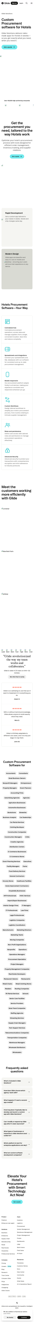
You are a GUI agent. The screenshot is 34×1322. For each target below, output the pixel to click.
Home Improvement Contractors (17, 886)
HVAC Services (25, 896)
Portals (19, 1238)
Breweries (23, 812)
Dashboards (21, 1241)
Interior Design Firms (10, 905)
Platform (4, 1220)
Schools (25, 993)
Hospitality (5, 1251)
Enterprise (5, 1235)
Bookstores (12, 812)
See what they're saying (17, 677)
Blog (3, 1269)
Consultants (23, 773)
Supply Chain (6, 1238)
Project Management (23, 1235)
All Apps (19, 1253)
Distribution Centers (17, 847)
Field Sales (20, 1250)
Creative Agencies (17, 842)
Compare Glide (6, 1278)
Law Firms (24, 910)
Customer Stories (22, 1266)
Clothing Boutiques (17, 827)
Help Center (20, 1272)
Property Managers (10, 788)
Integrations (5, 1284)
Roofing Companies (22, 989)
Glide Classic (6, 1290)
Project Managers (17, 964)
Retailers (8, 989)
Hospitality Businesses (17, 891)
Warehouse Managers (17, 1042)
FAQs (3, 1281)
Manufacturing (6, 1241)
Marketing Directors (24, 930)
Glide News (20, 1281)
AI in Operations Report (24, 1284)
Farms (25, 866)
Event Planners (25, 788)
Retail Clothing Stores (23, 984)
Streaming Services (17, 1018)
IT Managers (26, 905)
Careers (4, 1266)
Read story (8, 545)
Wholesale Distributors (17, 1047)
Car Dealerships (25, 817)
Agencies (26, 798)
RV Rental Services (12, 993)
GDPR (19, 1296)
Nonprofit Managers (10, 783)
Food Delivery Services (17, 871)
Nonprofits (11, 949)
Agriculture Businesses (17, 803)
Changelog (5, 1287)
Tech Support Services (17, 1028)
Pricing (4, 1263)
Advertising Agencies (12, 798)
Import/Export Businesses (17, 900)
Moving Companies (17, 940)
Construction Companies (17, 832)
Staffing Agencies (17, 1013)
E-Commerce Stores (17, 856)
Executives (27, 861)
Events (19, 1278)
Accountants (10, 773)
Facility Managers (13, 866)
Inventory (20, 1220)
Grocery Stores (8, 881)
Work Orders (21, 1247)
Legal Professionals (17, 915)
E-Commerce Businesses (17, 851)
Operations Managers (17, 954)
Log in (21, 3)
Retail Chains (7, 984)
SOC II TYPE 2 (12, 1296)
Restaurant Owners (11, 979)
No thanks (10, 1317)
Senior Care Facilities (17, 998)
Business (4, 1232)
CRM (18, 1244)
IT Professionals (11, 910)
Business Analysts (9, 817)
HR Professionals (10, 896)
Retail (3, 1244)
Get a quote (8, 47)
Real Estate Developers (17, 974)
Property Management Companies (17, 969)
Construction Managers (13, 837)
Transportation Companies (17, 1037)
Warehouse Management (24, 1232)
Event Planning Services (11, 861)
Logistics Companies (17, 920)
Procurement (21, 1226)
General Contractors (17, 876)
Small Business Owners (17, 778)
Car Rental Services (17, 822)
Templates (20, 1263)
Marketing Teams (17, 935)
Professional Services (8, 1254)
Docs (18, 1269)
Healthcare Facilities (24, 881)
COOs (27, 837)
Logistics (20, 1223)
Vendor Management (23, 1229)
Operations (23, 949)
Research (4, 1272)
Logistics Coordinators (17, 925)
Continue (24, 1317)
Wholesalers (17, 1052)
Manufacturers (8, 930)
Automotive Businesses (17, 807)
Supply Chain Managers (17, 1023)
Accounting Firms (17, 793)
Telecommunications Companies (17, 1033)
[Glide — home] (6, 3)
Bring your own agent (8, 1223)
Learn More (6, 1313)
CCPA (24, 1296)
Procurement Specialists (17, 959)
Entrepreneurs (26, 783)
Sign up (14, 3)
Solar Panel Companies (17, 1008)
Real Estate (5, 1248)
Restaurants (25, 979)
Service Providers (17, 1003)
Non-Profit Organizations (17, 944)
